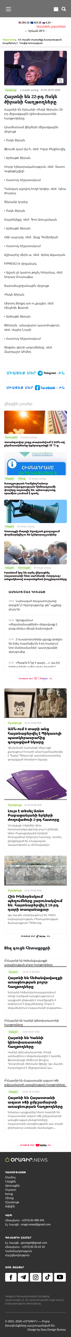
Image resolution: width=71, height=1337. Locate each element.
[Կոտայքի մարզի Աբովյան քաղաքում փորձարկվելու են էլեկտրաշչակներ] (35, 511)
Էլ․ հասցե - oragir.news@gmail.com (27, 1224)
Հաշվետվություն (17, 1255)
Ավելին (10, 1206)
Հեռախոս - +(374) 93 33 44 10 (25, 1246)
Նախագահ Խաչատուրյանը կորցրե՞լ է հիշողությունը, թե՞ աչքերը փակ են (35, 605)
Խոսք (9, 1193)
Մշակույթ (12, 1202)
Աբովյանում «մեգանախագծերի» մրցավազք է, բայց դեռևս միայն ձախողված (33, 624)
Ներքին (9, 478)
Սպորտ (10, 1189)
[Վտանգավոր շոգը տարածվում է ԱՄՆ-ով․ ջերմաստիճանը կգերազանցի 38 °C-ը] (35, 422)
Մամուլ (10, 1177)
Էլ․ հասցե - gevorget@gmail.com (26, 1242)
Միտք (21, 478)
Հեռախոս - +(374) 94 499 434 (24, 1220)
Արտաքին (11, 437)
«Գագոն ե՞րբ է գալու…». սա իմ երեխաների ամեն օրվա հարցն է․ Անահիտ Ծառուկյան (34, 666)
